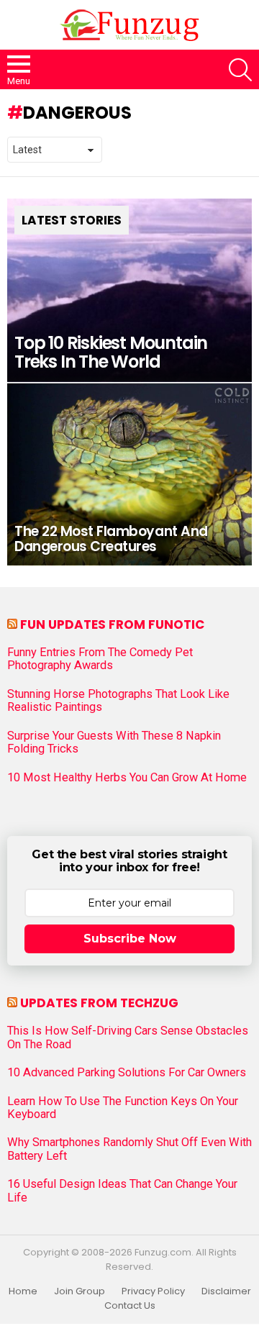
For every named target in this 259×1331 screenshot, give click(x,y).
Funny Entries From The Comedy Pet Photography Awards (100, 659)
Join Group (79, 1291)
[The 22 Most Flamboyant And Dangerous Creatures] (129, 473)
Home (23, 1291)
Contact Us (129, 1306)
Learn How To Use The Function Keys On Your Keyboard (122, 1108)
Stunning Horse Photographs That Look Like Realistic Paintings (118, 701)
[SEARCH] (240, 70)
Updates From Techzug (99, 1003)
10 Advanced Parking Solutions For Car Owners (126, 1072)
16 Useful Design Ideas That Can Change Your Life (122, 1191)
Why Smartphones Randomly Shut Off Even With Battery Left (129, 1149)
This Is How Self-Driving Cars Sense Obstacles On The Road (127, 1037)
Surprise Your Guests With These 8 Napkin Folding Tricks (114, 742)
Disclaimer (226, 1291)
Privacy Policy (153, 1291)
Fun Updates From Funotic (112, 624)
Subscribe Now (129, 938)
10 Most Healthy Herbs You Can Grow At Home (127, 777)
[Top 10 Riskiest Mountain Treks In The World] (129, 290)
